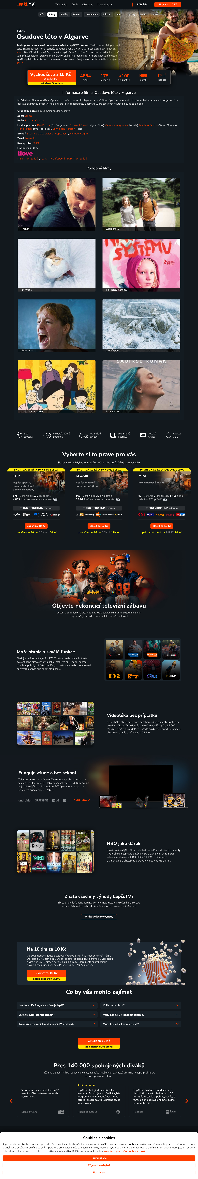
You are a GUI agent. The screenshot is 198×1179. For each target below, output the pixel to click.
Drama (28, 115)
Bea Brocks (43, 125)
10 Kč (20, 62)
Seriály (64, 14)
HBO (155, 14)
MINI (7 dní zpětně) (28, 158)
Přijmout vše (99, 1158)
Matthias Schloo (148, 125)
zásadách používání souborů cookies (125, 1151)
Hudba (143, 14)
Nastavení (99, 1172)
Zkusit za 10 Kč (168, 4)
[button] (11, 1101)
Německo (30, 138)
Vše (42, 14)
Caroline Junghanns (116, 125)
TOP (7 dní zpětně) (77, 158)
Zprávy (131, 14)
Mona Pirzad (24, 129)
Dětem (76, 14)
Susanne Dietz (35, 133)
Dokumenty (92, 14)
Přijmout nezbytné (99, 1165)
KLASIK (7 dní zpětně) (53, 158)
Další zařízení (82, 800)
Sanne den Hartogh (64, 129)
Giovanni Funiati (79, 125)
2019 (35, 143)
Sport (119, 14)
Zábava (107, 14)
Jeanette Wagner (34, 120)
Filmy (52, 14)
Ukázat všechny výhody (99, 916)
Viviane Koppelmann (56, 133)
